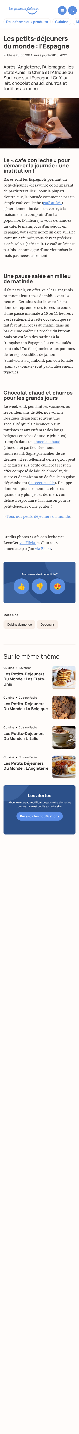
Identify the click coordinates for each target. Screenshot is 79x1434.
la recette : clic (42, 483)
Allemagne (54, 67)
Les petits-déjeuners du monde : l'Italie (24, 736)
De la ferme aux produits (27, 21)
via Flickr (28, 543)
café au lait (52, 203)
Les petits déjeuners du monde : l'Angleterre (26, 766)
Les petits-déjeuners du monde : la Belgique (26, 706)
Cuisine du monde (19, 624)
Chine (38, 72)
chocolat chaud (47, 442)
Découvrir (47, 624)
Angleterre (29, 67)
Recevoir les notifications (39, 816)
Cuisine (61, 21)
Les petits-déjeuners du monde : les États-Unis (25, 679)
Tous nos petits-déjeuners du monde (38, 517)
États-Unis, (15, 72)
